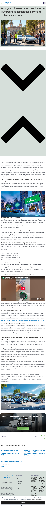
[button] (44, 3)
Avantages (19, 481)
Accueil (18, 478)
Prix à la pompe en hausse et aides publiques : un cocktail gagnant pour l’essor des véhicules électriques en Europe (34, 481)
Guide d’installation (21, 486)
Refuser (23, 505)
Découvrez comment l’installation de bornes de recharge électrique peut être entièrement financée (22, 320)
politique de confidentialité (37, 499)
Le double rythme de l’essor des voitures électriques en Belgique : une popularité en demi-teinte (42, 489)
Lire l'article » (3, 466)
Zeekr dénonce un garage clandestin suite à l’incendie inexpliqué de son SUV (34, 489)
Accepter (23, 502)
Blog (18, 488)
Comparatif (19, 483)
